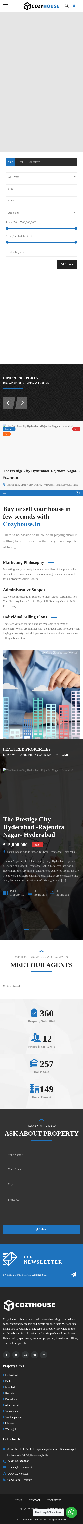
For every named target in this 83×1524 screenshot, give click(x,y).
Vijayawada (11, 1411)
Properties (54, 1500)
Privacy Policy (29, 1509)
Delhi (7, 1381)
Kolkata (9, 1393)
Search (68, 264)
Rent (20, 161)
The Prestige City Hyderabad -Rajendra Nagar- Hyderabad (33, 827)
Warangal (10, 1429)
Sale (10, 161)
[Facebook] (6, 1354)
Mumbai (9, 1387)
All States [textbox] (13, 212)
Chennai (9, 1423)
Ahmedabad (11, 1405)
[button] (26, 930)
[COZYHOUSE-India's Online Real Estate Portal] (41, 5)
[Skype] (34, 1354)
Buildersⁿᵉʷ (34, 161)
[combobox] (41, 212)
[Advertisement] (41, 321)
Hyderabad (11, 1375)
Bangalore (10, 1399)
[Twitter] (16, 1354)
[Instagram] (43, 1354)
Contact (34, 1500)
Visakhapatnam (13, 1417)
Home (18, 1500)
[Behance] (25, 1354)
